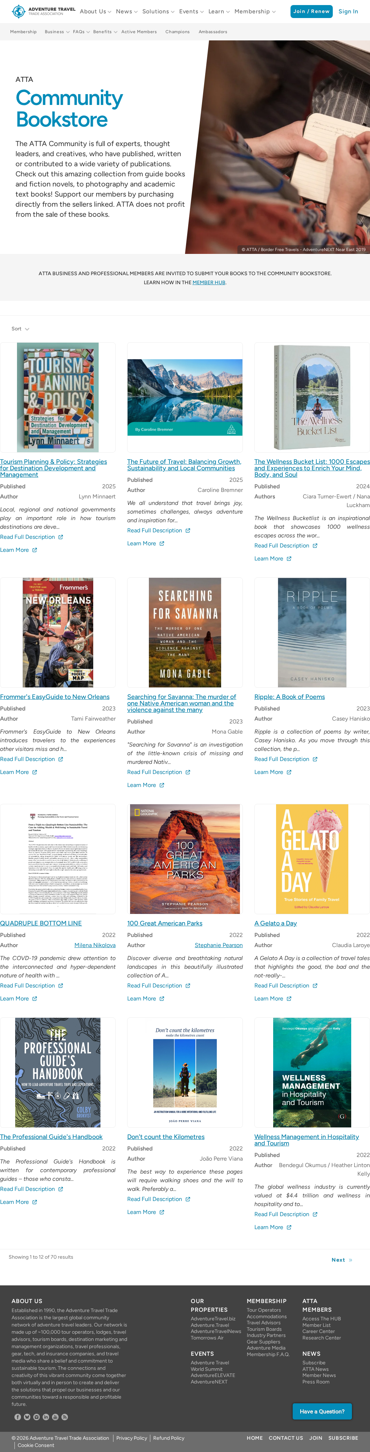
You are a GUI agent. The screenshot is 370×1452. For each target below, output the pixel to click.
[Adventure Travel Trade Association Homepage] (44, 11)
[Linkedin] (46, 1417)
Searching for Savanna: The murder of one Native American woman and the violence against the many (181, 703)
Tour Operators (264, 1310)
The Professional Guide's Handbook (51, 1137)
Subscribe (314, 1363)
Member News (319, 1375)
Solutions (155, 11)
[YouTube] (55, 1417)
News (124, 11)
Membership (252, 11)
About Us (93, 11)
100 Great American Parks (164, 923)
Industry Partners (266, 1335)
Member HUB (209, 283)
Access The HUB (321, 1319)
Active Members (139, 31)
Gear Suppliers (263, 1342)
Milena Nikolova (95, 945)
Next (338, 1260)
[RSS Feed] (64, 1417)
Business (54, 31)
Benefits (102, 31)
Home (255, 1438)
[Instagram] (36, 1417)
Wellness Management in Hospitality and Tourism (306, 1140)
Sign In (348, 11)
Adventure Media (266, 1348)
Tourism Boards (264, 1329)
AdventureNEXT (209, 1382)
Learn (216, 11)
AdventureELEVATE (213, 1375)
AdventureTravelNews (213, 1331)
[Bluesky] (27, 1417)
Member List (316, 1325)
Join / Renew (311, 11)
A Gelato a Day (275, 923)
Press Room (316, 1382)
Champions (177, 31)
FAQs (79, 31)
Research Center (321, 1338)
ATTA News (315, 1369)
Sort (16, 329)
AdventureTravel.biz (213, 1319)
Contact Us (286, 1438)
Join (316, 1438)
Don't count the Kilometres (166, 1137)
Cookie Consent (36, 1445)
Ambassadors (213, 31)
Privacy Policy (131, 1438)
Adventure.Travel (210, 1325)
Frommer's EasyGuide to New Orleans (54, 697)
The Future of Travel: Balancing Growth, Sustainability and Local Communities (184, 464)
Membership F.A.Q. (268, 1354)
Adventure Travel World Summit (210, 1366)
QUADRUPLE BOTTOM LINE (41, 923)
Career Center (318, 1331)
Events (188, 11)
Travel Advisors (264, 1323)
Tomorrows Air (207, 1338)
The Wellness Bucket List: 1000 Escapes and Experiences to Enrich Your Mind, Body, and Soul (312, 468)
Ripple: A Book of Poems (289, 697)
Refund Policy (168, 1438)
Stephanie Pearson (219, 945)
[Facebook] (17, 1417)
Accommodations (267, 1317)
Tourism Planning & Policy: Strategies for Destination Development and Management (53, 468)
